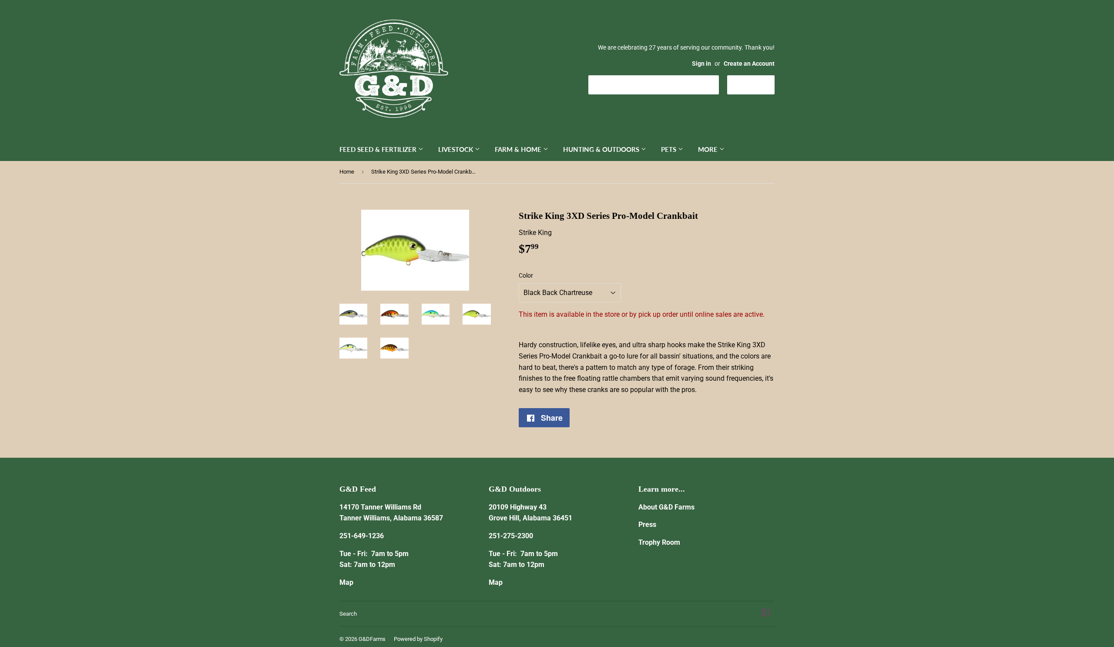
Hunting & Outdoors (602, 149)
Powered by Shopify (418, 639)
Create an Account (749, 63)
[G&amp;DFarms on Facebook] (765, 614)
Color (526, 275)
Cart (757, 84)
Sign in (701, 63)
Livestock (456, 149)
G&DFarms (372, 639)
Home (346, 171)
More (708, 149)
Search (348, 613)
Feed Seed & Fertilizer (378, 149)
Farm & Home (519, 149)
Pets (669, 149)
